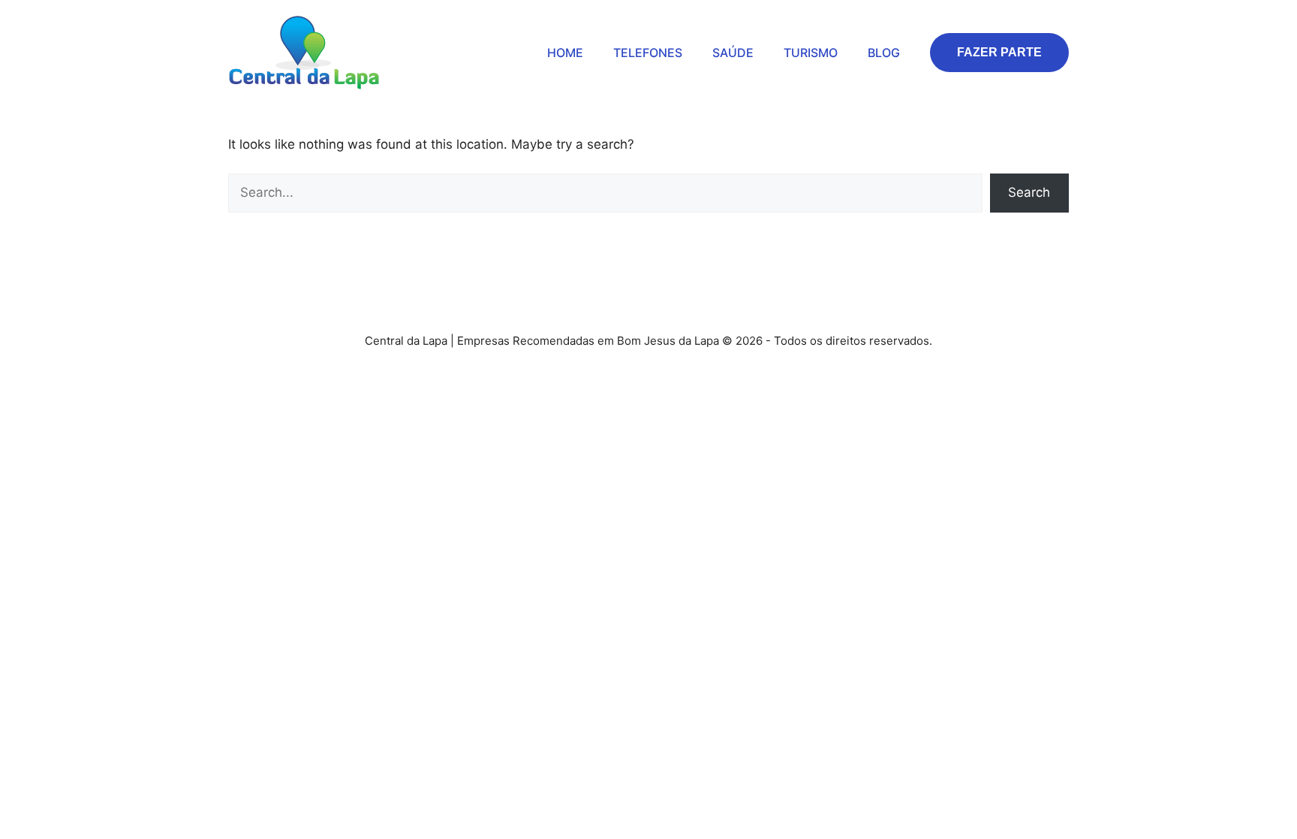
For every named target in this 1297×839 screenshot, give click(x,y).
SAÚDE (733, 52)
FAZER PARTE (999, 52)
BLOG (884, 52)
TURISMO (811, 52)
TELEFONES (647, 52)
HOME (565, 52)
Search (1029, 192)
